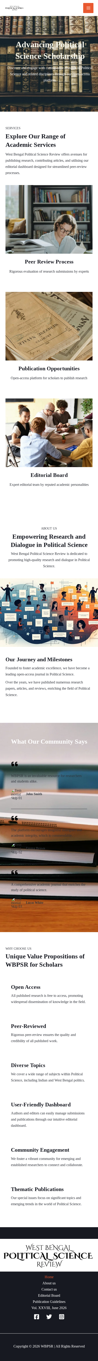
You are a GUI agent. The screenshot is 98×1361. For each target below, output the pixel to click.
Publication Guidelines (49, 1301)
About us (49, 1283)
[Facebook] (36, 1317)
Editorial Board (49, 1295)
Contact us (49, 1289)
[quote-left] (14, 764)
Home (49, 1277)
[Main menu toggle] (88, 8)
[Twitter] (49, 1317)
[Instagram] (61, 1317)
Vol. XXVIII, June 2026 (49, 1308)
